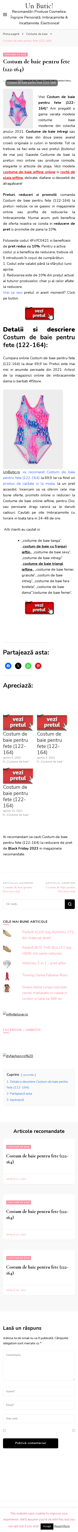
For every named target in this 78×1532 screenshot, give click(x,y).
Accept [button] (47, 1526)
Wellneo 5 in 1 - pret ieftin (44, 963)
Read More (62, 1526)
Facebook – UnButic (22, 1030)
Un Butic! (39, 5)
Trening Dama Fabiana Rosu (45, 975)
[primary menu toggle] (5, 14)
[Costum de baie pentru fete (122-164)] (18, 722)
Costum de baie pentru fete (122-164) (15, 743)
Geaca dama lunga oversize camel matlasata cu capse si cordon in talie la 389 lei (44, 993)
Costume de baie (15, 54)
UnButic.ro (11, 472)
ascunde (28, 1075)
